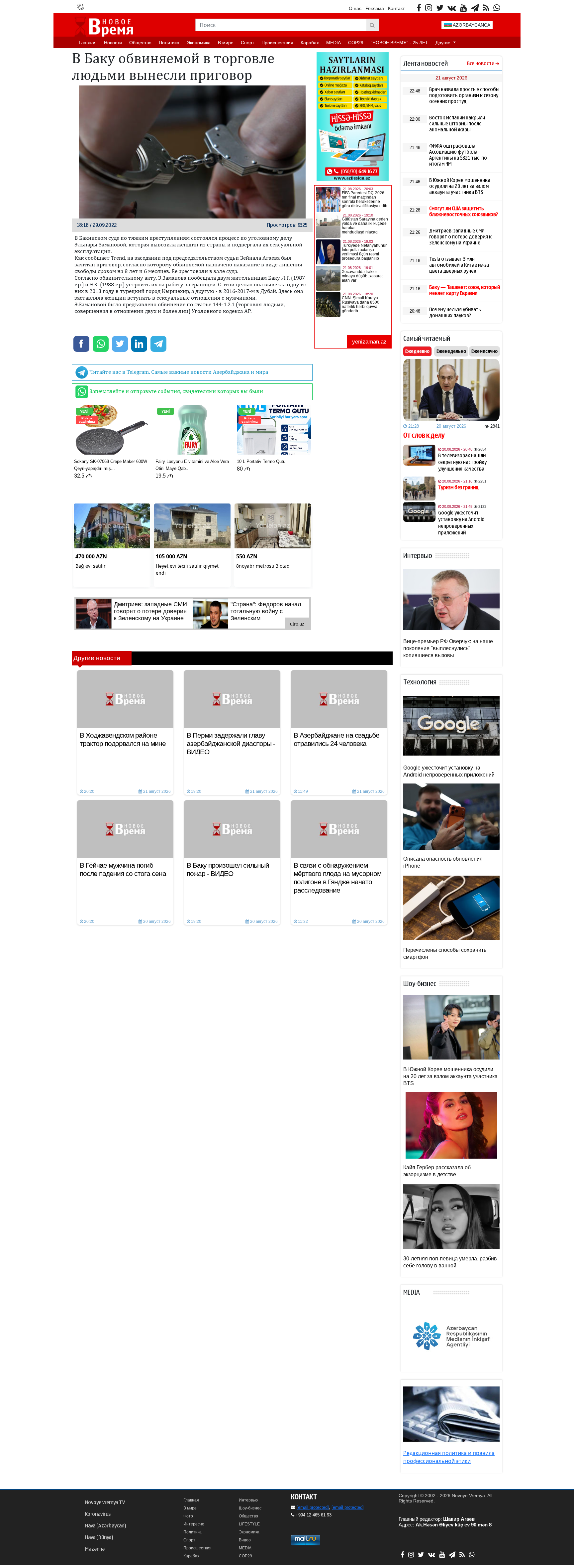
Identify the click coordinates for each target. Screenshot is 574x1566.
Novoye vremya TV (105, 1502)
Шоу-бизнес (250, 1508)
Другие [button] (443, 42)
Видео (245, 1540)
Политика (169, 42)
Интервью (248, 1500)
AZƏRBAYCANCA (471, 25)
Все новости (480, 63)
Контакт (396, 8)
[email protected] (313, 1507)
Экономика (199, 42)
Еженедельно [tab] (451, 351)
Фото (188, 1516)
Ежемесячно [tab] (484, 351)
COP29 (355, 42)
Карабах (310, 42)
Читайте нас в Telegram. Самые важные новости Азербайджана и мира (178, 371)
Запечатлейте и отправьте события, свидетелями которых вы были (175, 391)
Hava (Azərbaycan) (105, 1525)
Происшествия (277, 42)
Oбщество (140, 42)
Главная (88, 42)
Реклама (374, 8)
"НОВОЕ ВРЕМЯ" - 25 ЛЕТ (399, 42)
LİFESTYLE (249, 1524)
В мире (226, 42)
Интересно (193, 1524)
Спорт (247, 42)
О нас (355, 8)
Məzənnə (95, 1549)
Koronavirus (98, 1514)
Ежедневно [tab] (417, 351)
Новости (113, 42)
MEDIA (333, 42)
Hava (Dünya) (99, 1537)
